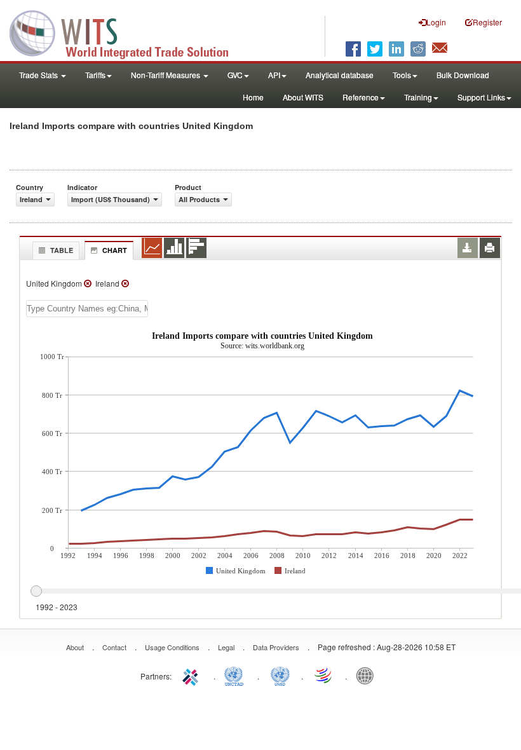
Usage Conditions (172, 647)
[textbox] (87, 308)
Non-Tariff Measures (166, 74)
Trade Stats (39, 74)
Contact (114, 647)
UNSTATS (280, 675)
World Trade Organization (324, 675)
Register (487, 22)
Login (436, 22)
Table (61, 250)
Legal (226, 647)
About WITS (303, 97)
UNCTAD (236, 675)
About (75, 647)
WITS (127, 32)
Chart (114, 250)
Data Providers (276, 647)
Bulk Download (462, 74)
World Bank (368, 675)
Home (253, 97)
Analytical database (340, 74)
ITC (192, 675)
